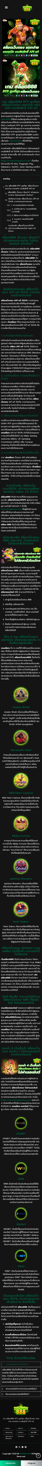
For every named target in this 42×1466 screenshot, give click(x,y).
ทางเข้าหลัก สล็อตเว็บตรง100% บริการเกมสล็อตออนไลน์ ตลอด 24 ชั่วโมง (22, 228)
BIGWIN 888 (25, 1453)
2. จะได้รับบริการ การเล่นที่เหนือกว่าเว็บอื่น (24, 210)
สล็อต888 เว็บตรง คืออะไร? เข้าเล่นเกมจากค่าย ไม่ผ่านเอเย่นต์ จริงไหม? (23, 193)
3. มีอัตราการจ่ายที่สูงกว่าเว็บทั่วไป (25, 215)
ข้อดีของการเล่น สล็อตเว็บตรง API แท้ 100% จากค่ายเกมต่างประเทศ (23, 200)
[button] (6, 7)
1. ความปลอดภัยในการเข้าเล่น (22, 205)
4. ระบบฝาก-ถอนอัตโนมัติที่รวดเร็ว (22, 220)
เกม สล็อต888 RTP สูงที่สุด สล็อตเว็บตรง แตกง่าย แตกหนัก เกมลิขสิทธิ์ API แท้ (22, 187)
